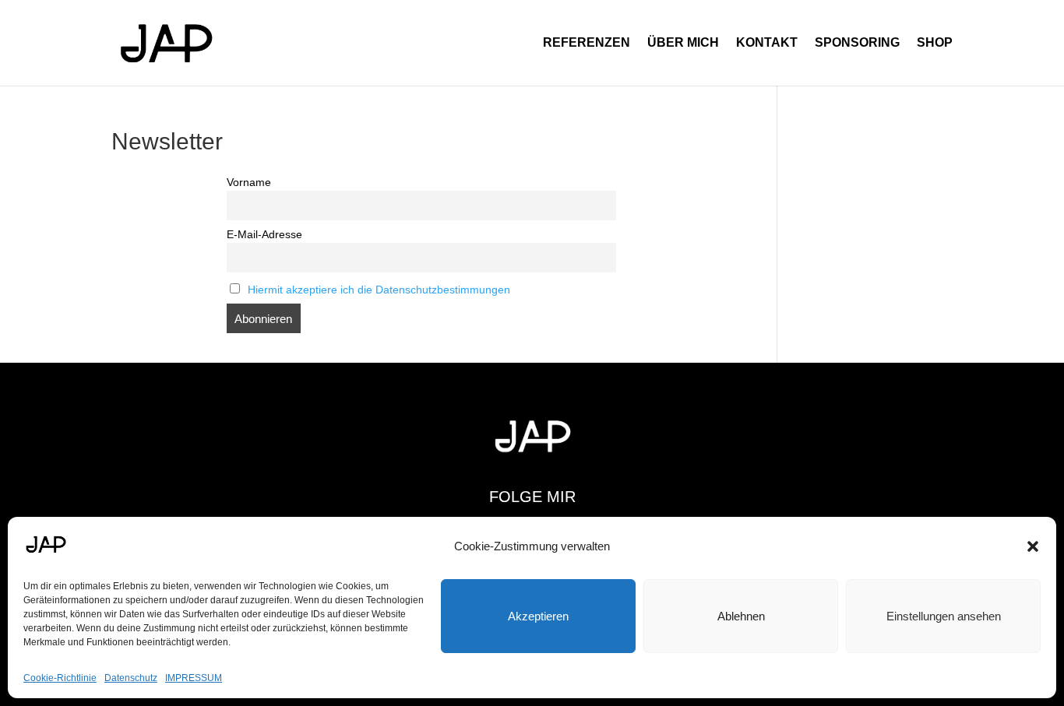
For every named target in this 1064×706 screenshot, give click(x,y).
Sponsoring (857, 43)
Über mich (683, 43)
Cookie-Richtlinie (60, 678)
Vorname (249, 182)
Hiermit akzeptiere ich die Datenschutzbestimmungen (379, 290)
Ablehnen (741, 616)
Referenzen (586, 43)
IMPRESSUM (193, 678)
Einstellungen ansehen (943, 616)
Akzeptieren (538, 616)
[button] (1033, 546)
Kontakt (767, 43)
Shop (935, 43)
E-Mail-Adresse (264, 235)
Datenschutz (130, 678)
